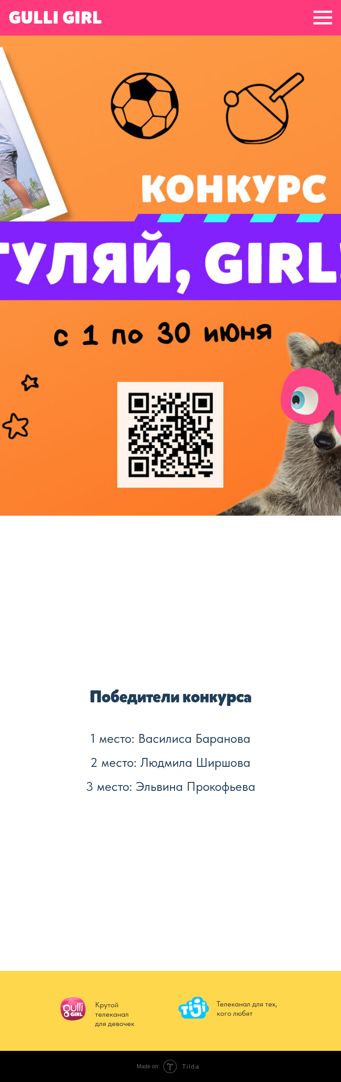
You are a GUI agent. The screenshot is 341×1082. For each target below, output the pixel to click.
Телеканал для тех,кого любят (247, 1008)
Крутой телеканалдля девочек (115, 1014)
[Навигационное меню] (322, 18)
